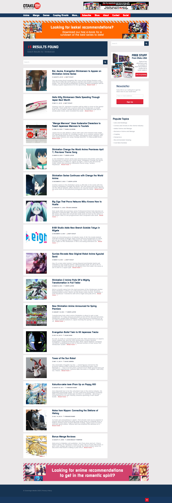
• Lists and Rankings (120, 123)
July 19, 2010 (57, 416)
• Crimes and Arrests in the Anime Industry (128, 125)
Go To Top (147, 500)
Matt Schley (69, 77)
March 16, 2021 (58, 260)
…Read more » (91, 85)
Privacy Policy (47, 490)
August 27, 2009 (58, 440)
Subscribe (86, 15)
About (106, 15)
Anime (26, 15)
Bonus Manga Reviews (63, 436)
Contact (115, 15)
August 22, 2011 (58, 387)
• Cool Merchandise (120, 143)
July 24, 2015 (57, 335)
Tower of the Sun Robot (64, 358)
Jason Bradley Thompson (74, 440)
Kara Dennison (72, 207)
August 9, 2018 (58, 77)
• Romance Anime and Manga (124, 131)
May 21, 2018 (57, 103)
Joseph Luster (69, 155)
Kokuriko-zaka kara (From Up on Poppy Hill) (74, 384)
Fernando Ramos (71, 387)
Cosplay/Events (60, 15)
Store (97, 15)
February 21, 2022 (59, 207)
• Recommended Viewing (122, 140)
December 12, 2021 (59, 234)
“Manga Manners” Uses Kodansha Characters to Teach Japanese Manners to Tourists (76, 124)
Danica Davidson (70, 129)
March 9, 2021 (58, 286)
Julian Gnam (68, 335)
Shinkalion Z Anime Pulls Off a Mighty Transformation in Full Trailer (71, 281)
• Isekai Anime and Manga (122, 128)
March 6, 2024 (58, 155)
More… (75, 15)
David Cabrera (69, 361)
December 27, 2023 (59, 181)
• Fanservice (117, 137)
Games (46, 15)
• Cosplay (116, 134)
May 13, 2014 (57, 361)
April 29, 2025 (57, 129)
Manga (36, 15)
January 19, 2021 (59, 312)
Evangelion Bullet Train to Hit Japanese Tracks (75, 332)
